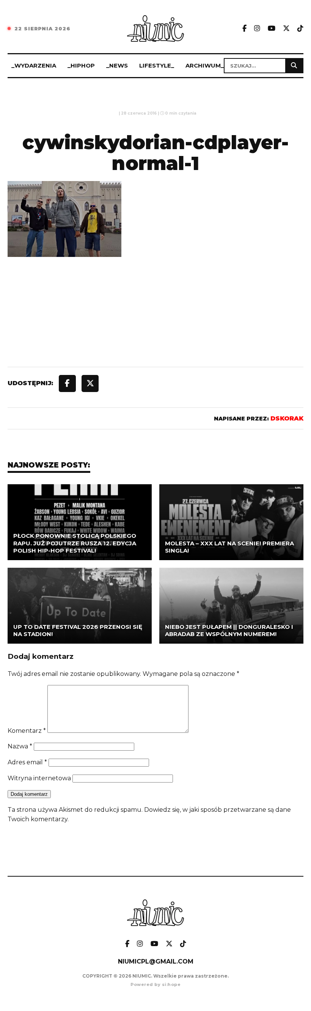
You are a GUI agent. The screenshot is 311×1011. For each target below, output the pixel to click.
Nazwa (20, 746)
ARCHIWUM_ (204, 65)
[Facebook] (244, 28)
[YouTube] (271, 28)
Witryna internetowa (39, 778)
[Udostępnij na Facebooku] (67, 383)
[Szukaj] (294, 65)
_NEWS (117, 65)
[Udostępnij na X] (90, 383)
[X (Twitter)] (286, 28)
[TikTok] (300, 28)
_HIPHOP (81, 65)
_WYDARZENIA (33, 65)
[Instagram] (257, 28)
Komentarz (27, 730)
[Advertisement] (155, 329)
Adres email (27, 762)
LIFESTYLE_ (156, 65)
